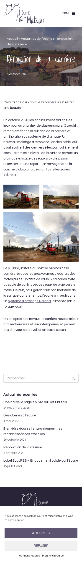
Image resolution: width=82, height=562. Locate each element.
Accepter (41, 533)
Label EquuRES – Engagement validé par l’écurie (40, 460)
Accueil (12, 38)
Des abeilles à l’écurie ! (20, 415)
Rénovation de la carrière (22, 447)
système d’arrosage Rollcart (29, 301)
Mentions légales (29, 555)
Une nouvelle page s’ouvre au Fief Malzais (35, 402)
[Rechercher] (73, 378)
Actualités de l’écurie (36, 38)
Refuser (41, 545)
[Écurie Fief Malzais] (23, 13)
